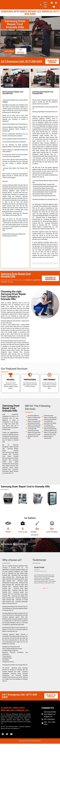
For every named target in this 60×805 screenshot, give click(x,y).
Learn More (9, 51)
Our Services (20, 51)
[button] (34, 575)
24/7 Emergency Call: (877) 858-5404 (21, 61)
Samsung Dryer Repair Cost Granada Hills (16, 275)
